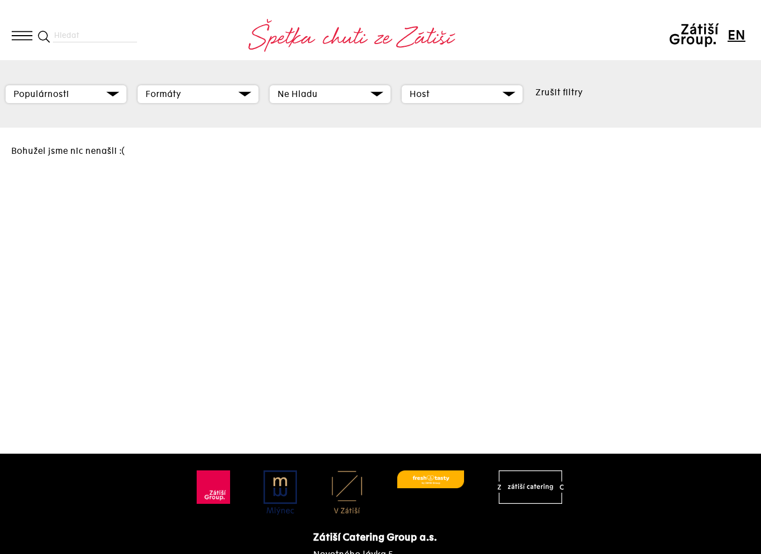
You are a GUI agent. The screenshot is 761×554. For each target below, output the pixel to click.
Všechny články (68, 69)
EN (736, 35)
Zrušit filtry (559, 92)
